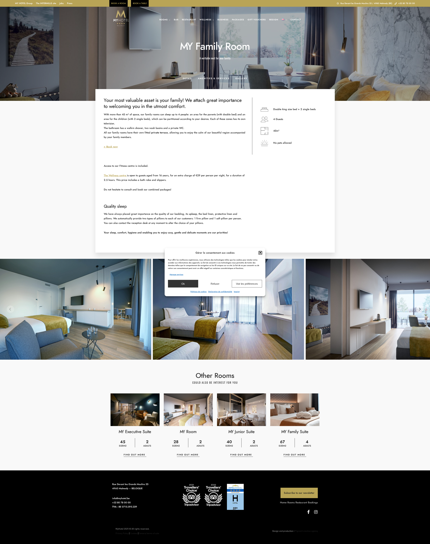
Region (273, 19)
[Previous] (10, 309)
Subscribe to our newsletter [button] (299, 493)
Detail (187, 78)
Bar (176, 19)
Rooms (163, 19)
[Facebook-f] (308, 512)
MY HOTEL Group (24, 3)
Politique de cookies (198, 291)
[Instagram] (316, 512)
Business (223, 19)
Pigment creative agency (306, 531)
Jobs (61, 3)
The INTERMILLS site (46, 3)
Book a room (118, 3)
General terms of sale (149, 533)
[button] (260, 252)
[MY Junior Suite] (241, 409)
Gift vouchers (257, 19)
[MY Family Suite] (294, 409)
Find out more (135, 454)
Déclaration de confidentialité (220, 291)
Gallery (241, 78)
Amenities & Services (213, 78)
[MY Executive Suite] (135, 409)
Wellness (205, 19)
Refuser (215, 283)
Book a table (140, 3)
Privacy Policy (122, 533)
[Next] (419, 309)
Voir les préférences (247, 283)
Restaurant (189, 19)
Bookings (313, 502)
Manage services (176, 274)
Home (283, 502)
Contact (296, 19)
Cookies (133, 533)
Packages (238, 19)
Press (69, 3)
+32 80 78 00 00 (406, 3)
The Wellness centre (115, 175)
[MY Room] (188, 409)
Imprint (237, 291)
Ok (183, 283)
